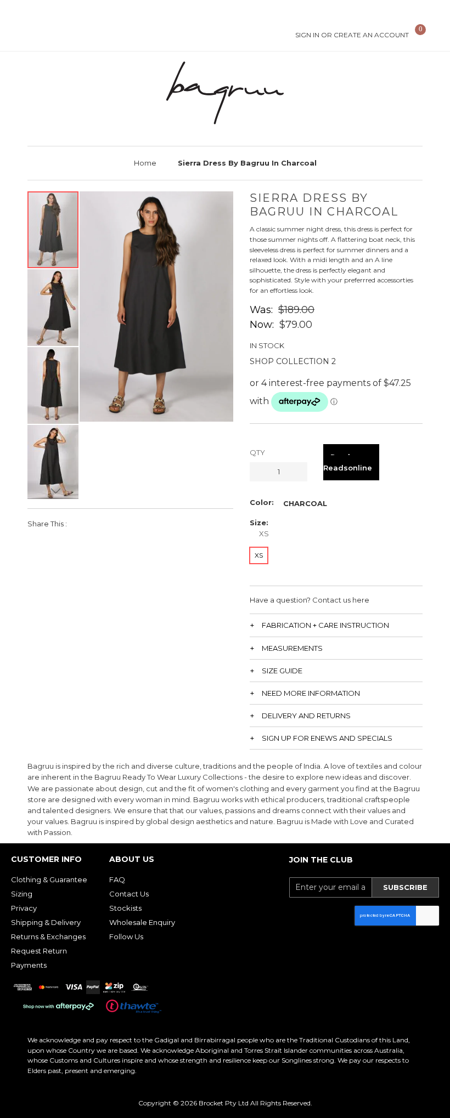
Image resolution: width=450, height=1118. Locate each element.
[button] (53, 307)
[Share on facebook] (82, 523)
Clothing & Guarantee (49, 879)
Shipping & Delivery (46, 922)
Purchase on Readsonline (351, 462)
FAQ (117, 879)
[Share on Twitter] (101, 523)
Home (145, 162)
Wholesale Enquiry (142, 922)
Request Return (39, 950)
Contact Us (129, 893)
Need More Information (311, 693)
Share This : (47, 523)
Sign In (307, 35)
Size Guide (282, 670)
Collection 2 (306, 361)
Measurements (292, 648)
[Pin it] (120, 523)
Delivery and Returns (306, 715)
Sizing (21, 893)
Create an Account (371, 35)
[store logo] (225, 93)
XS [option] (259, 555)
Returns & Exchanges (48, 936)
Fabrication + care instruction (325, 625)
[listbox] (305, 503)
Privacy (24, 908)
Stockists (125, 908)
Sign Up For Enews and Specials (327, 738)
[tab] (336, 625)
